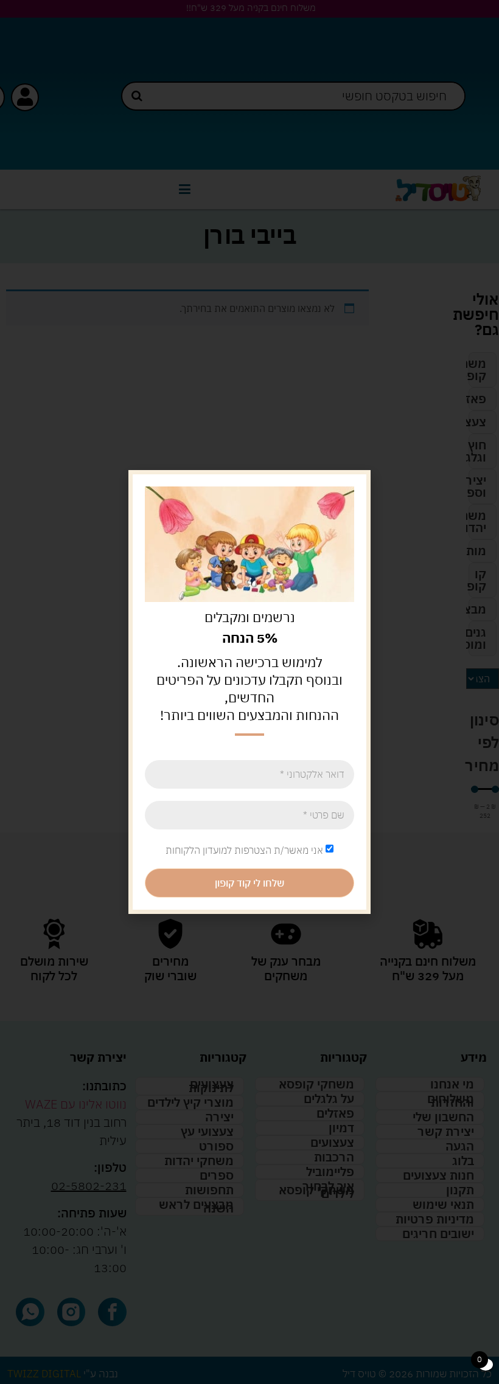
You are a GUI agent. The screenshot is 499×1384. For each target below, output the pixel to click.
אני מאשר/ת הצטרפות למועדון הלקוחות (244, 850)
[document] (249, 692)
